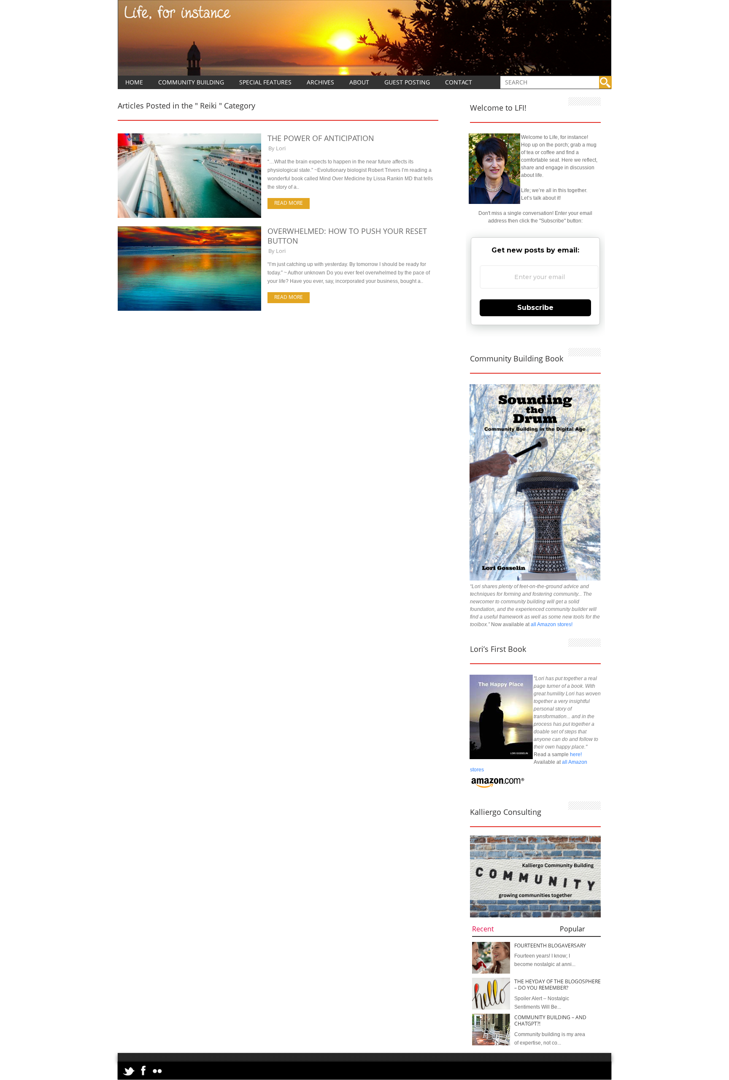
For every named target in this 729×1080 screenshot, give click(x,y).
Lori (281, 148)
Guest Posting (407, 82)
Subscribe (535, 308)
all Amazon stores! (551, 624)
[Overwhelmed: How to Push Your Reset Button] (189, 309)
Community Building (191, 82)
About (359, 82)
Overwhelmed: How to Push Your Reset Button (347, 236)
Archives (320, 82)
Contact (458, 82)
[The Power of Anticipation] (189, 216)
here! (576, 754)
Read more (288, 202)
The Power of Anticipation (320, 138)
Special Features (265, 82)
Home (134, 82)
